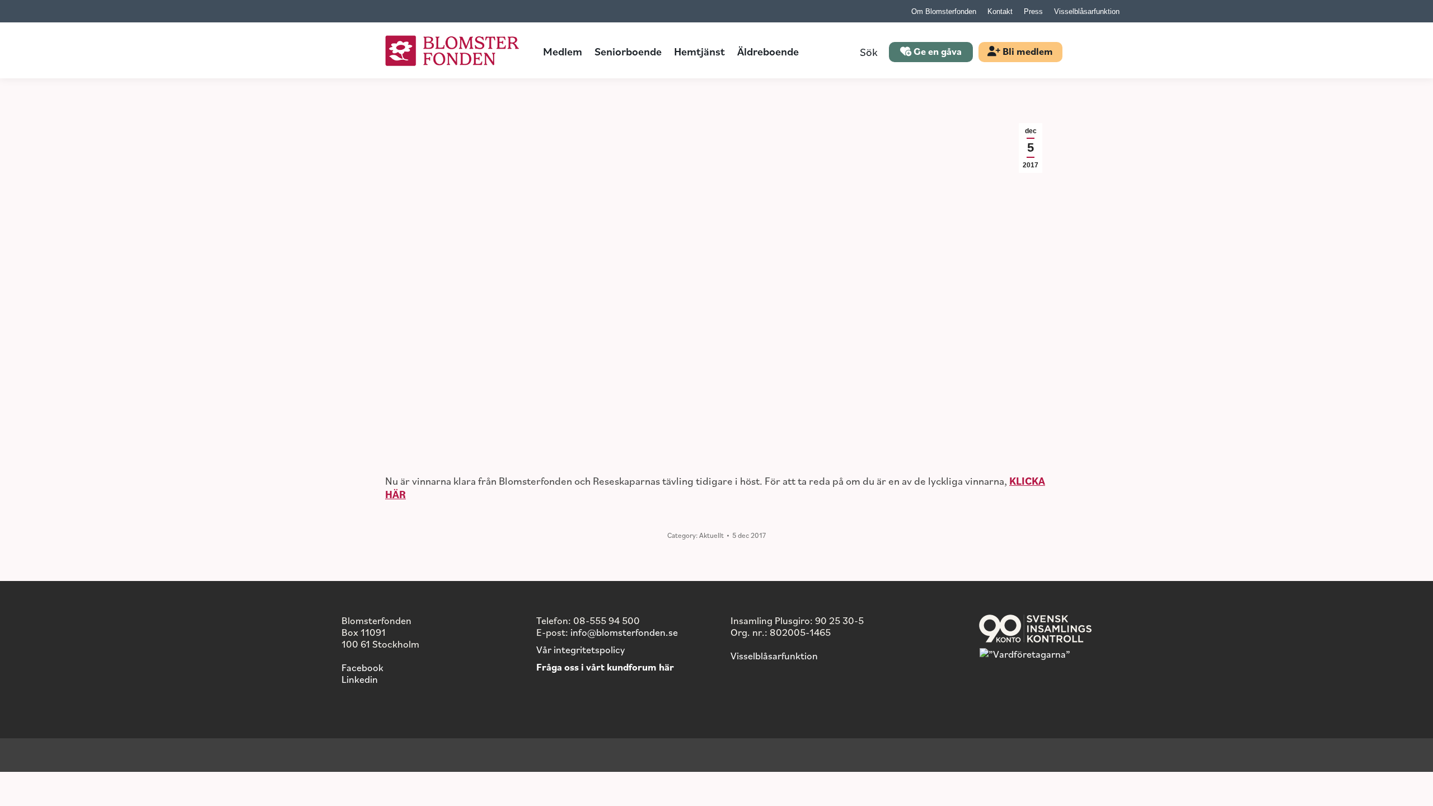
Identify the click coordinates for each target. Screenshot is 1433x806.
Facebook (362, 667)
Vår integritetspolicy (580, 649)
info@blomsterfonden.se (624, 632)
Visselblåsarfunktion (774, 655)
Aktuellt (711, 535)
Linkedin (359, 679)
